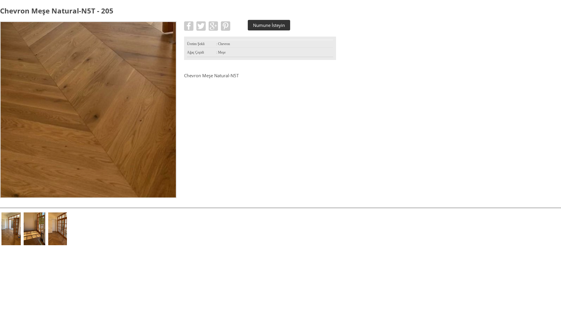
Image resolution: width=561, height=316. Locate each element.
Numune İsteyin (269, 25)
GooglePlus (213, 26)
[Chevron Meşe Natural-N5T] (88, 196)
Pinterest (225, 26)
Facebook (188, 26)
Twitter (201, 26)
